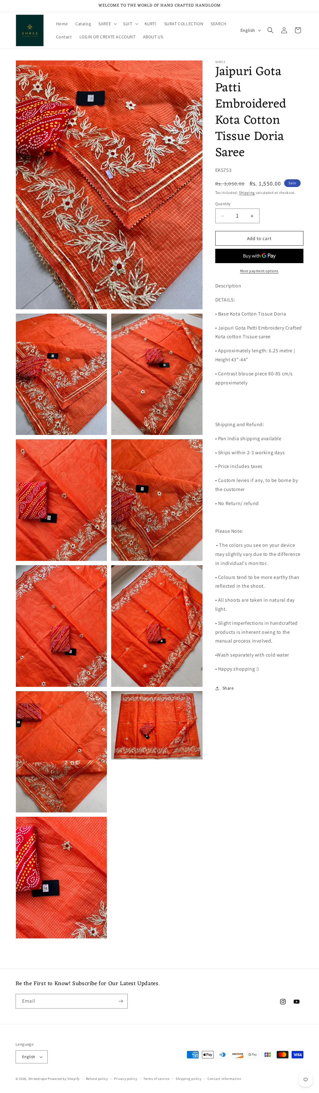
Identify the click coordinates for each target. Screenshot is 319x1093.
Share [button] (228, 688)
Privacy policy (125, 1078)
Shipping (247, 192)
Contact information (224, 1078)
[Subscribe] (120, 1001)
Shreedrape (37, 1078)
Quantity (223, 203)
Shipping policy (189, 1078)
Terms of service (156, 1078)
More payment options (259, 270)
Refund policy (97, 1078)
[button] (107, 23)
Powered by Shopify (64, 1078)
